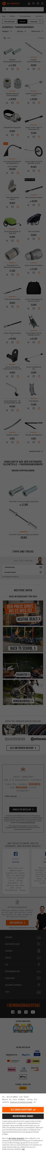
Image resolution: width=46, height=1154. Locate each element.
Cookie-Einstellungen (21, 1102)
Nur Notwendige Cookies (23, 1116)
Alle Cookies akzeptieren (21, 1109)
